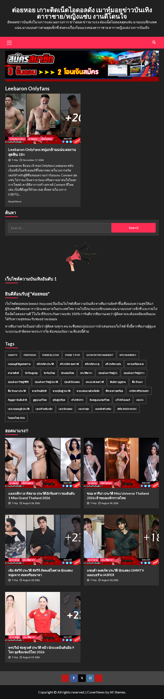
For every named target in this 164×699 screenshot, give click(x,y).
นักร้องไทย (49, 373)
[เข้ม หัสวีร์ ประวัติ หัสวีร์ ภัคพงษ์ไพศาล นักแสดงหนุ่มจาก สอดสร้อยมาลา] (43, 540)
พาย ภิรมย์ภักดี (39, 390)
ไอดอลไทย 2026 (16, 417)
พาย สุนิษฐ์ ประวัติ (61, 390)
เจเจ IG (140, 399)
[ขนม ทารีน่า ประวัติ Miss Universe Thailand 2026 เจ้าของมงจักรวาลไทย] (121, 463)
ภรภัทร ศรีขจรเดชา (139, 390)
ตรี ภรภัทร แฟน (113, 364)
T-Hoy (15, 160)
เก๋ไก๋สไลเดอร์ (123, 399)
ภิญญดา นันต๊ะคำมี (17, 399)
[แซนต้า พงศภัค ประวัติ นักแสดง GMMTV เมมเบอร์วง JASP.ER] (121, 540)
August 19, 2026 (31, 657)
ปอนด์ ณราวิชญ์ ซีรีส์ (18, 381)
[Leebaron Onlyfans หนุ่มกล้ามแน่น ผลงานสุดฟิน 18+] (43, 119)
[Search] (154, 42)
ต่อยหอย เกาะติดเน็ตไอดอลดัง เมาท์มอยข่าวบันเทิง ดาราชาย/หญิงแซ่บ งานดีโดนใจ (82, 13)
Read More (14, 201)
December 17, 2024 (33, 160)
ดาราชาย (14, 560)
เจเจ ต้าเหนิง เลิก (44, 408)
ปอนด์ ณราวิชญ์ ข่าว (134, 373)
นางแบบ (14, 483)
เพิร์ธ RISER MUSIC (127, 408)
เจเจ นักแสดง (65, 408)
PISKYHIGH (30, 355)
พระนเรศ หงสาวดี (95, 381)
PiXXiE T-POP (72, 355)
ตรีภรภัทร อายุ (92, 364)
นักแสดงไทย (67, 373)
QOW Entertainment (99, 355)
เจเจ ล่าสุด (83, 408)
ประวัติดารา (86, 373)
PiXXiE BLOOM (50, 355)
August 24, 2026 (31, 503)
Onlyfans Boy (17, 138)
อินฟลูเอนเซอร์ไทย (99, 399)
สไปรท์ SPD (77, 399)
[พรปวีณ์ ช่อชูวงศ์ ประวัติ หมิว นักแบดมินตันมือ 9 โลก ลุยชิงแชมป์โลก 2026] (43, 617)
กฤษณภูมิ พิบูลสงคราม (19, 364)
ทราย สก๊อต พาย (135, 364)
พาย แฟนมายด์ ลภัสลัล (88, 390)
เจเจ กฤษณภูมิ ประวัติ (18, 408)
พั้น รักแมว (137, 381)
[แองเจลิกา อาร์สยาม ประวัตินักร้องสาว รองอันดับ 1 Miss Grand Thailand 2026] (43, 463)
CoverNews (96, 692)
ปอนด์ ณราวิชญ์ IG (107, 373)
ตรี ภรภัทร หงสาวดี (69, 364)
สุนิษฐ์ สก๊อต (59, 399)
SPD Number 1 (128, 355)
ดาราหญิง (14, 637)
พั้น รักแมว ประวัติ (17, 390)
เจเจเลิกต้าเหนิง (103, 408)
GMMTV (13, 355)
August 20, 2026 (31, 580)
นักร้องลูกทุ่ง (31, 373)
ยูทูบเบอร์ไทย (40, 399)
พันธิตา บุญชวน (118, 381)
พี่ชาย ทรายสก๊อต (114, 390)
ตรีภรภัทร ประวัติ (45, 364)
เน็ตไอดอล (46, 138)
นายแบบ (32, 138)
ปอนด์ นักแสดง (72, 381)
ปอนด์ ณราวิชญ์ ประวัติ (46, 381)
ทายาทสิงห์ (13, 373)
